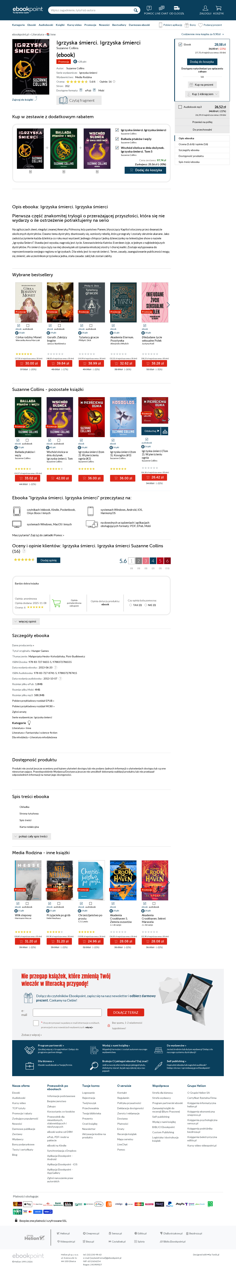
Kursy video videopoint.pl (201, 1145)
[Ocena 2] (71, 82)
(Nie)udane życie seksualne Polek (152, 339)
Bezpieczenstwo (56, 1101)
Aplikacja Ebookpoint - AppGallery (60, 1171)
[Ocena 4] (79, 82)
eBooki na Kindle (56, 1145)
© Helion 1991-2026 (22, 1261)
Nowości (104, 24)
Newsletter (89, 1128)
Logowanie (88, 1092)
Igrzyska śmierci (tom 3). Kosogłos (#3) (123, 453)
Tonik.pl (215, 1254)
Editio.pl (142, 1233)
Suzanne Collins (75, 68)
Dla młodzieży (20, 737)
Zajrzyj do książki (22, 99)
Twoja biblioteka (91, 1113)
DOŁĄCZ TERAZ (125, 1012)
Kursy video (74, 24)
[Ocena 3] (75, 82)
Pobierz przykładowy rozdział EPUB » (33, 700)
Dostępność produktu (191, 156)
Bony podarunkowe (23, 1144)
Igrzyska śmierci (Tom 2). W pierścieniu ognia (155, 454)
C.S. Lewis (83, 921)
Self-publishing (160, 1116)
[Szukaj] (135, 10)
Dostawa (122, 1118)
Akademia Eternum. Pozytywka (122, 339)
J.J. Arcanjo (115, 924)
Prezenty (87, 1118)
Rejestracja (88, 1097)
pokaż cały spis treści (33, 836)
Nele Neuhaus (54, 918)
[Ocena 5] (82, 82)
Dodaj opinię (49, 560)
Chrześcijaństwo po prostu (90, 916)
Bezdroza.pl (195, 1233)
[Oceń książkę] (77, 81)
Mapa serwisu (125, 1139)
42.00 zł (62, 478)
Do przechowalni (202, 129)
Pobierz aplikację (172, 24)
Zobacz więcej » (31, 1034)
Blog (14, 1154)
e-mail (24, 1013)
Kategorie (18, 24)
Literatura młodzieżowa (43, 737)
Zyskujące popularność (25, 1118)
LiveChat (122, 1144)
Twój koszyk (89, 1103)
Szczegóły (189, 150)
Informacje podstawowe (61, 1096)
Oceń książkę (89, 1123)
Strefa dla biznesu (162, 1092)
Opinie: (106, 81)
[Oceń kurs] (24, 560)
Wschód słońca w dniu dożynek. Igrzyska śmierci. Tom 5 (142, 149)
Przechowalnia (90, 1108)
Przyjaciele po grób (58, 915)
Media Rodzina (83, 77)
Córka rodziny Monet (29, 337)
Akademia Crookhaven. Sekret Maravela (154, 918)
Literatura (18, 728)
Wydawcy (17, 1139)
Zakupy (51, 1106)
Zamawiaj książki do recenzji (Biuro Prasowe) (166, 1110)
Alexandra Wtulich (119, 343)
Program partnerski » (51, 1045)
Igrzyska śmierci (88, 72)
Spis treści (189, 161)
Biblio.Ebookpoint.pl (174, 1241)
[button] (168, 305)
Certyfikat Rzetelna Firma (201, 1097)
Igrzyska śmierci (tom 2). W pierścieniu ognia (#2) (91, 455)
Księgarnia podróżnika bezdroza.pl (199, 1130)
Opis (186, 138)
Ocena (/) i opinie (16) (193, 144)
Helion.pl (65, 1233)
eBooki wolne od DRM (59, 1131)
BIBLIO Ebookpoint (163, 1127)
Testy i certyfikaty (22, 1149)
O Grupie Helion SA (198, 1092)
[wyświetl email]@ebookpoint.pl (105, 1258)
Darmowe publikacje (23, 1128)
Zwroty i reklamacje (128, 1113)
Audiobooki (46, 24)
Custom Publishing (163, 1132)
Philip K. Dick (85, 340)
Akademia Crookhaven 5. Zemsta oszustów (121, 918)
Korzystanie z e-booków (61, 1111)
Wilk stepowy (23, 915)
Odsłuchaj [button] (150, 430)
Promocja (63, 61)
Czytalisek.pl (119, 1241)
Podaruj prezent (213, 24)
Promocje (90, 24)
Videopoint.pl (67, 1241)
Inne (28, 728)
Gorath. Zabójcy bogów (57, 339)
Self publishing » (176, 1061)
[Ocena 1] (68, 82)
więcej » (89, 1027)
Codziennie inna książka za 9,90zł (201, 34)
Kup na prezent (204, 84)
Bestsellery (119, 24)
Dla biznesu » (46, 1061)
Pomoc (58, 535)
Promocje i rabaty (22, 1113)
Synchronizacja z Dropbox (61, 1150)
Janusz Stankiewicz (56, 343)
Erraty (120, 1128)
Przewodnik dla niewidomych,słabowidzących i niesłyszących (57, 1121)
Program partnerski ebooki (167, 1103)
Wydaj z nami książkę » (116, 1045)
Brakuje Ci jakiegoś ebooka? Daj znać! (125, 1061)
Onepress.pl (92, 1233)
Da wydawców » (176, 1045)
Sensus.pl (117, 1233)
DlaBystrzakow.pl (173, 1233)
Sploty (141, 1241)
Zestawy (17, 1134)
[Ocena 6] (86, 82)
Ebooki (31, 24)
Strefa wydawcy (161, 1097)
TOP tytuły (18, 1108)
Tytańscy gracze (89, 337)
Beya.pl (90, 1241)
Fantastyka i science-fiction (41, 732)
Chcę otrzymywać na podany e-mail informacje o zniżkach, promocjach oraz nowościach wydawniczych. (70, 1025)
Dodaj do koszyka (202, 62)
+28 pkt (81, 61)
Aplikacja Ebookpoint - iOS (62, 1164)
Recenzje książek (127, 1134)
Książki (60, 24)
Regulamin (123, 1097)
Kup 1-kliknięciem (203, 94)
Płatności (122, 1123)
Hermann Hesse (23, 918)
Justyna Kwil (148, 343)
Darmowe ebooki (139, 24)
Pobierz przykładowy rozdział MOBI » (33, 706)
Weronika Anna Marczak (28, 340)
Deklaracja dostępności (130, 1108)
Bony (193, 24)
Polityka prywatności (129, 1103)
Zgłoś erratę (19, 711)
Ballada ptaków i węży (136, 139)
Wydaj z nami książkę (164, 1121)
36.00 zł (93, 478)
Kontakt (122, 1092)
